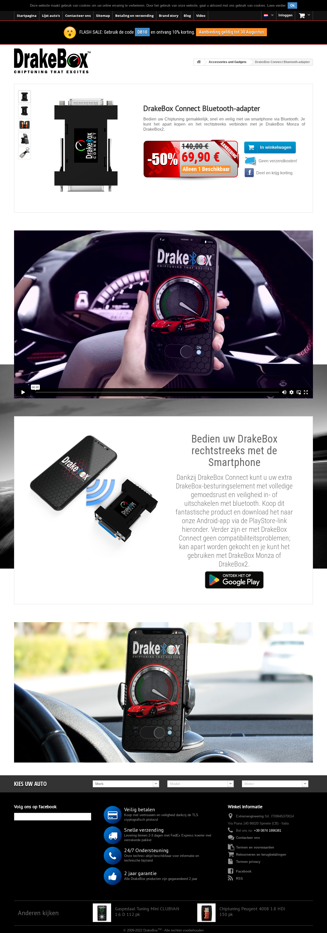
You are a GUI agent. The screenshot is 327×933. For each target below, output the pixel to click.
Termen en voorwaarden (255, 847)
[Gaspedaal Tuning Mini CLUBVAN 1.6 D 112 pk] (102, 913)
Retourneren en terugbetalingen (261, 854)
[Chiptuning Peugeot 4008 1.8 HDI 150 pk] (206, 913)
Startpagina (27, 15)
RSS (239, 878)
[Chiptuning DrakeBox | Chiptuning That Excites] (52, 60)
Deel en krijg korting (274, 173)
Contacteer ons (78, 15)
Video (200, 15)
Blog (187, 15)
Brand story (168, 15)
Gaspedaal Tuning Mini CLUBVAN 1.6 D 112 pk (147, 911)
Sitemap (103, 15)
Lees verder (276, 5)
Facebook (243, 871)
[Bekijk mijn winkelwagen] (304, 15)
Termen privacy (248, 862)
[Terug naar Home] (199, 62)
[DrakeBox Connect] (234, 580)
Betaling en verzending (134, 15)
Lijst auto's (51, 15)
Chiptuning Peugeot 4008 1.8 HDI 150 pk (252, 911)
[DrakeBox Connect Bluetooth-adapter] (24, 97)
